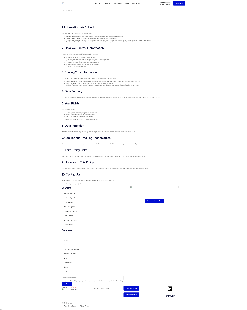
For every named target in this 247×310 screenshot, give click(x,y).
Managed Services (69, 193)
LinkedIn (170, 296)
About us (66, 236)
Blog (127, 3)
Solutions (96, 3)
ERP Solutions (68, 224)
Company (106, 3)
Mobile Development (70, 211)
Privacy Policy (84, 306)
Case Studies (117, 3)
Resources (136, 3)
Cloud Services (68, 215)
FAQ (65, 271)
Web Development (69, 207)
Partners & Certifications (71, 249)
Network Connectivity (70, 220)
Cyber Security (68, 202)
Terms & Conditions (70, 306)
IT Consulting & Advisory (72, 198)
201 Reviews (74, 289)
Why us (66, 240)
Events (66, 267)
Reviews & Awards (70, 254)
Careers (66, 245)
